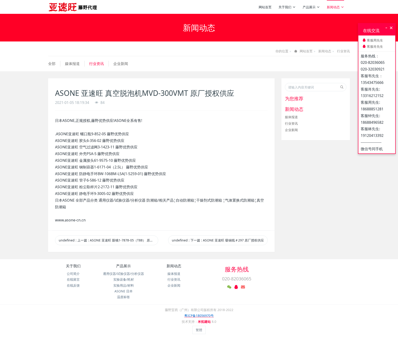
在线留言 (73, 279)
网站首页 (265, 7)
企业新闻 (120, 63)
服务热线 (237, 269)
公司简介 (73, 273)
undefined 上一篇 (108, 240)
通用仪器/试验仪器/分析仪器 (123, 273)
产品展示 (309, 7)
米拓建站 (205, 321)
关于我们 (284, 7)
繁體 (199, 330)
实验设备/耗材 (123, 279)
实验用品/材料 (123, 285)
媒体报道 (72, 63)
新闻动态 (333, 7)
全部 (52, 63)
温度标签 (123, 297)
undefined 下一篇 (218, 240)
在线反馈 (73, 285)
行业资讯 (343, 51)
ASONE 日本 (123, 291)
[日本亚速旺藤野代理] (73, 7)
